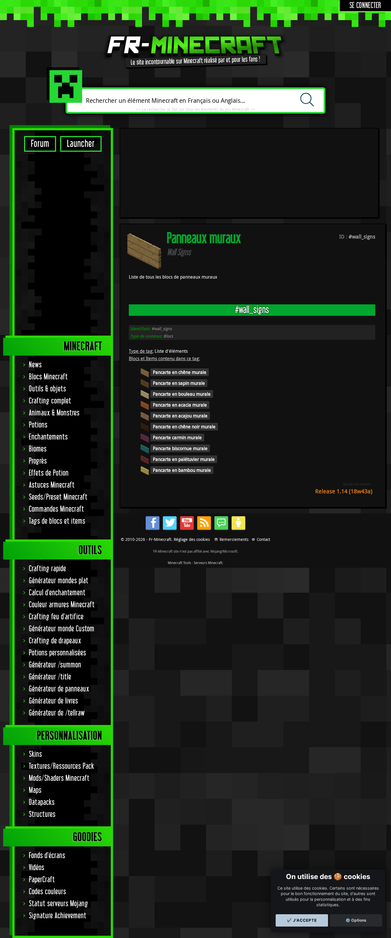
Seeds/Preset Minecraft (58, 497)
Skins (35, 754)
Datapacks (42, 802)
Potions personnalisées (57, 653)
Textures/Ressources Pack (61, 766)
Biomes (38, 449)
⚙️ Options (355, 920)
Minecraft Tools (179, 562)
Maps (35, 790)
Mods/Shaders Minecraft (59, 778)
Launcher (81, 144)
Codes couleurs (47, 892)
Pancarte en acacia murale (180, 405)
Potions (38, 425)
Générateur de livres (53, 701)
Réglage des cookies (192, 539)
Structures (42, 814)
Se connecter (365, 5)
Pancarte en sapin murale (179, 383)
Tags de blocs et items (57, 521)
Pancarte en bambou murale (182, 470)
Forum (40, 144)
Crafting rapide (47, 569)
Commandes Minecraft (56, 509)
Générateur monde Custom (61, 629)
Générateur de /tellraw (57, 713)
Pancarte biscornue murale (180, 448)
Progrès (38, 461)
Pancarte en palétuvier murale (184, 459)
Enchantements (48, 437)
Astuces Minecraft (52, 485)
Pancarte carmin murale (177, 437)
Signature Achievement (57, 916)
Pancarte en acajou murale (180, 416)
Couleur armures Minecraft (62, 605)
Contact (263, 539)
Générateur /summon (55, 665)
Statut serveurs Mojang (58, 904)
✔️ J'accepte (302, 920)
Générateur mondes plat (58, 581)
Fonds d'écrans (47, 856)
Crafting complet (50, 401)
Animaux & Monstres (54, 413)
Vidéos (36, 868)
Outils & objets (47, 389)
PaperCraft (42, 880)
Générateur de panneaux (59, 689)
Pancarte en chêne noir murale (184, 426)
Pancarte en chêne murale (179, 372)
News (35, 365)
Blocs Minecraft (48, 377)
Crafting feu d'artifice (56, 617)
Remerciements (234, 539)
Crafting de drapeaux (55, 641)
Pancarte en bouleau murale (182, 394)
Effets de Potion (49, 473)
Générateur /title (50, 677)
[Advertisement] (62, 243)
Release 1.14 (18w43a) (343, 491)
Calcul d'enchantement (57, 593)
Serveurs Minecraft (208, 562)
